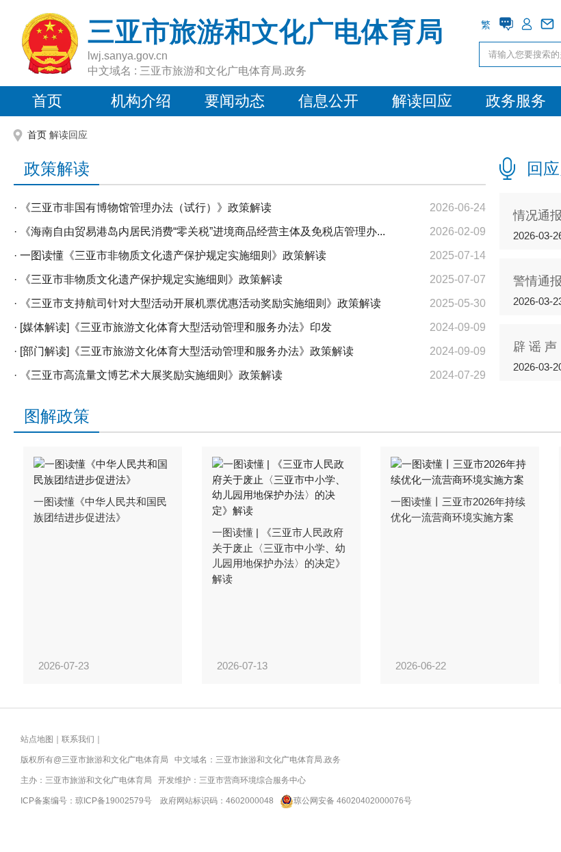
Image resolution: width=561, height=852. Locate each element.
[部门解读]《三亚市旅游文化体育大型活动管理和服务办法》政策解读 (187, 351)
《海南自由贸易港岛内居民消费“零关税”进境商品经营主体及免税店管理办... (202, 231)
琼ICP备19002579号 (113, 801)
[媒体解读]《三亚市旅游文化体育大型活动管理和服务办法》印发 (176, 327)
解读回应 (422, 100)
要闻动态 (235, 100)
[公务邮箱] (547, 24)
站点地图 (37, 739)
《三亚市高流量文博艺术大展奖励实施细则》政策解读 (151, 375)
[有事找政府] (506, 24)
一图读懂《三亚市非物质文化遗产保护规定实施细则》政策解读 (173, 255)
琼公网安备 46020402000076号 (352, 801)
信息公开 (328, 100)
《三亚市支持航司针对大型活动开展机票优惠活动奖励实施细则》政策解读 (200, 303)
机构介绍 (141, 100)
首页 (47, 100)
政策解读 (57, 168)
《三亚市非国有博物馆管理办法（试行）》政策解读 (146, 207)
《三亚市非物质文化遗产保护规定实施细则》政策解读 (151, 279)
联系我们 (78, 739)
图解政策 (57, 416)
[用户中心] (527, 24)
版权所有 (37, 759)
